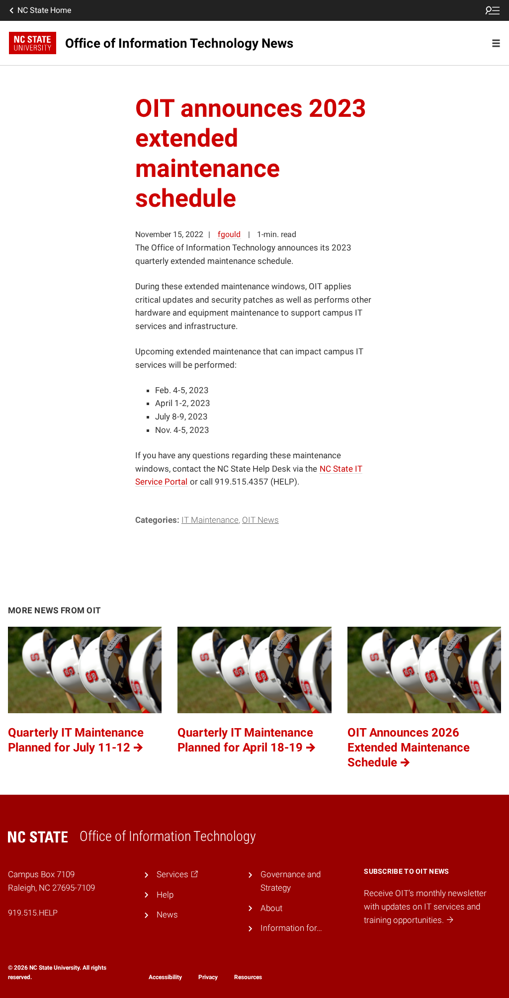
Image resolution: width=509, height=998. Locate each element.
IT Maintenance (210, 520)
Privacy (208, 977)
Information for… (291, 928)
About (271, 908)
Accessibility (165, 977)
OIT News (260, 520)
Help (165, 895)
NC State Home (44, 10)
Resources (248, 977)
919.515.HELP (33, 912)
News (167, 914)
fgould (229, 234)
